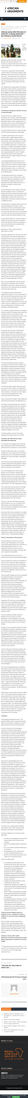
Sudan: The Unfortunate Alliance (12, 1019)
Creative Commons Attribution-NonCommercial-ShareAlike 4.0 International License (11, 1077)
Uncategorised (7, 38)
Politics (3, 24)
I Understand (16, 1097)
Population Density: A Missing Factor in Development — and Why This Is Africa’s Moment (14, 1015)
